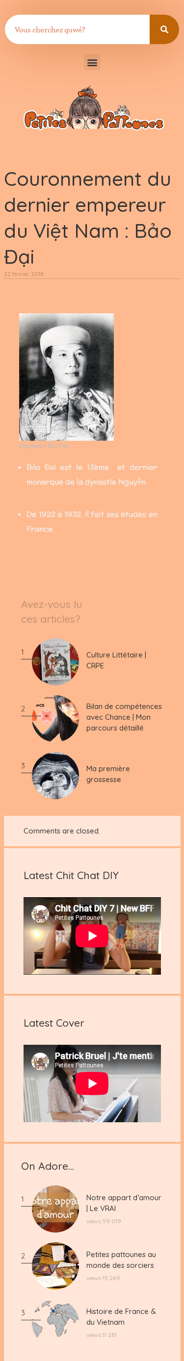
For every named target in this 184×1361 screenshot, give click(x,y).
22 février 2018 (24, 273)
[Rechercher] (164, 29)
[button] (92, 62)
